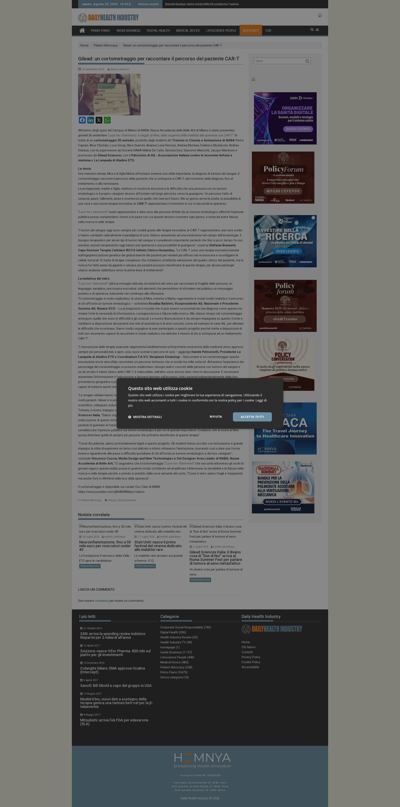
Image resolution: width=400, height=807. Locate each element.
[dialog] (200, 403)
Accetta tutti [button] (252, 417)
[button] (145, 417)
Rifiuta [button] (216, 416)
